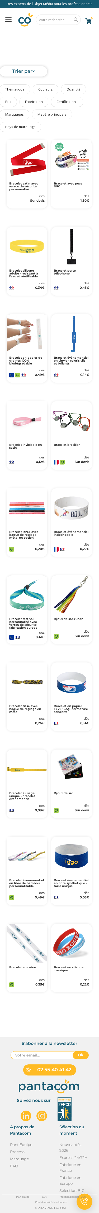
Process (17, 1151)
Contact (83, 33)
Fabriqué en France (70, 1167)
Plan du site (22, 1196)
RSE (62, 33)
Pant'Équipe (21, 1144)
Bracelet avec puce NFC (68, 185)
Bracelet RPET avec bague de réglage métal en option (23, 534)
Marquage (19, 1159)
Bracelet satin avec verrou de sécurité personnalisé (23, 186)
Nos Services (20, 33)
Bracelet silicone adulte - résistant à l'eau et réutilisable (23, 273)
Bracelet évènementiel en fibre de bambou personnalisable (26, 883)
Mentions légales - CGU (73, 1196)
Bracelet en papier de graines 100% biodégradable (25, 360)
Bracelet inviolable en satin (25, 446)
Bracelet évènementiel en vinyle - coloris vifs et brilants (71, 360)
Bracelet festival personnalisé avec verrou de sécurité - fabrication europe (24, 623)
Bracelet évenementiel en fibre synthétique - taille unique (71, 883)
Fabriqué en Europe (70, 1180)
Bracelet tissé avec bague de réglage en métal (25, 709)
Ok (80, 1055)
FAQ (44, 33)
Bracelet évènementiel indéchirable (71, 533)
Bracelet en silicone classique (68, 969)
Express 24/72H (73, 1157)
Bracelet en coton (22, 967)
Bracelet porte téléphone (65, 272)
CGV (44, 1196)
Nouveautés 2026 (70, 1147)
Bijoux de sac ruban (68, 619)
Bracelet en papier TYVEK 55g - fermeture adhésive (71, 709)
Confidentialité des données (51, 1202)
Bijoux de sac (63, 793)
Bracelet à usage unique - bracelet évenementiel (22, 796)
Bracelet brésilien (67, 444)
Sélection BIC (71, 1190)
